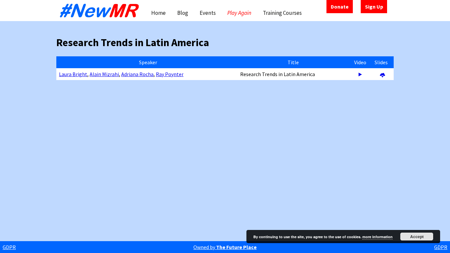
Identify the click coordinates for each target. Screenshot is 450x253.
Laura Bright (73, 74)
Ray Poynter (169, 74)
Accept (417, 236)
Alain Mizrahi (104, 74)
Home (158, 12)
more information (377, 236)
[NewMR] (101, 10)
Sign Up (374, 6)
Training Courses (282, 12)
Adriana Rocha (137, 74)
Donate (340, 6)
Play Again (239, 12)
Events (208, 12)
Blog (182, 12)
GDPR (9, 247)
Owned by (225, 247)
